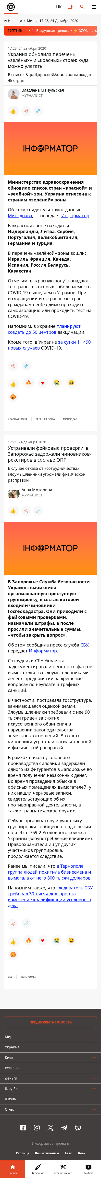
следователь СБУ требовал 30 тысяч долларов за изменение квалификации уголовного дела (50, 896)
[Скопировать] (38, 111)
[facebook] (23, 1128)
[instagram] (37, 1128)
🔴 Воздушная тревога (50, 30)
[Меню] (94, 7)
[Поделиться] (26, 111)
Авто (68, 1153)
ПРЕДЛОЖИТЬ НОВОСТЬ (50, 1022)
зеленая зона (45, 419)
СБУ (84, 645)
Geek (81, 1153)
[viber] (78, 1128)
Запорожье (28, 977)
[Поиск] (82, 7)
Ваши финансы (47, 1153)
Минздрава (20, 215)
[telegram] (64, 1128)
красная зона (17, 419)
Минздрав (70, 419)
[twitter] (50, 1128)
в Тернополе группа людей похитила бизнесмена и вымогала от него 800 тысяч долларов (49, 872)
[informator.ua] (11, 7)
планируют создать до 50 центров (44, 329)
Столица (22, 1153)
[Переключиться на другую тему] (71, 7)
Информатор (75, 215)
